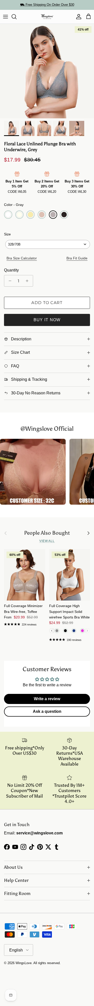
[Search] (16, 16)
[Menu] (5, 16)
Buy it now (47, 320)
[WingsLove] (47, 16)
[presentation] (52, 631)
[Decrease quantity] (8, 280)
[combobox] (47, 244)
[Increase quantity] (28, 280)
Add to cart (46, 302)
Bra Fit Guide (76, 258)
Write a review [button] (47, 699)
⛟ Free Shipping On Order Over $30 (47, 5)
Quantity (11, 270)
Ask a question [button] (47, 711)
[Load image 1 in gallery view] (47, 71)
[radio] (8, 214)
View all (47, 541)
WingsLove (24, 963)
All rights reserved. (47, 963)
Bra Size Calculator (22, 258)
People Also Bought (47, 533)
